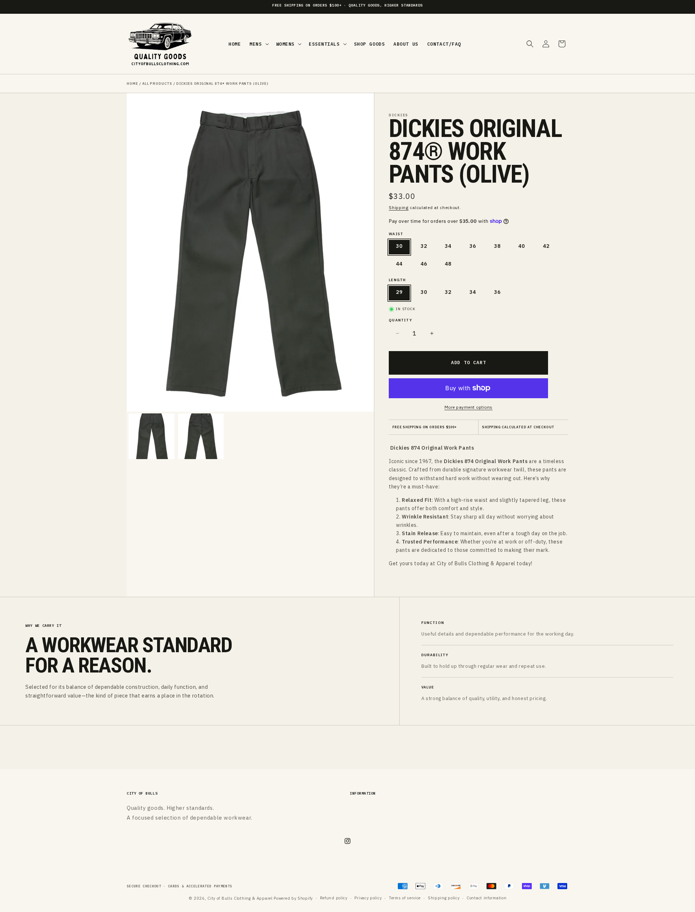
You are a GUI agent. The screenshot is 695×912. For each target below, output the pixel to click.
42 (546, 246)
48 (448, 264)
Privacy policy (368, 897)
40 (521, 246)
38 (497, 246)
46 (424, 264)
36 (472, 246)
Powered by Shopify (293, 898)
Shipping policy (444, 897)
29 (399, 292)
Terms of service (405, 897)
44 (399, 264)
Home (132, 83)
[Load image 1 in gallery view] (151, 436)
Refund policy (334, 897)
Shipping (399, 207)
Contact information (486, 897)
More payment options (469, 407)
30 (399, 246)
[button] (258, 44)
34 (448, 246)
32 (424, 246)
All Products (157, 83)
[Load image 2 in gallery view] (201, 436)
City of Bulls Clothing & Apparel (240, 898)
